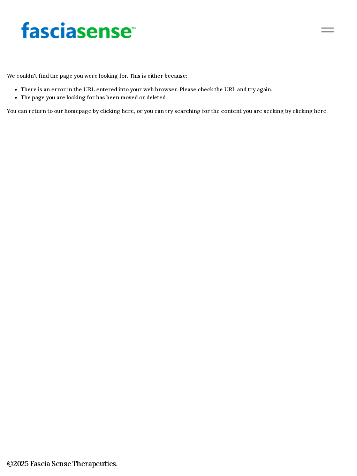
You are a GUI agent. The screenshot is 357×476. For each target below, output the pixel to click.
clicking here (117, 110)
